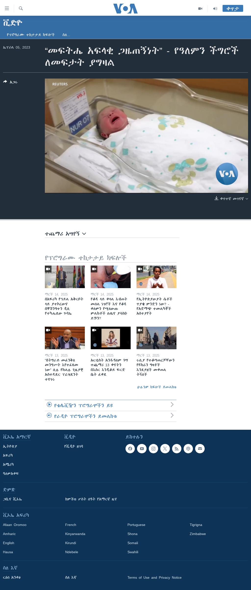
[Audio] (215, 8)
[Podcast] (188, 448)
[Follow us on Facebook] (130, 448)
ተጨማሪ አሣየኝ (63, 234)
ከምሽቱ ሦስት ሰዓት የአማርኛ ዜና (91, 499)
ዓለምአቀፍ (11, 473)
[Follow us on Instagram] (153, 448)
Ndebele (71, 552)
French (70, 525)
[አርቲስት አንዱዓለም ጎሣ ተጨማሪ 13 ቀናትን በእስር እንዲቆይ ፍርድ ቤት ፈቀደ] (111, 338)
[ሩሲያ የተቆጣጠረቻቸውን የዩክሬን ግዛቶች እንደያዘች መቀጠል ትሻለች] (156, 338)
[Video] (200, 8)
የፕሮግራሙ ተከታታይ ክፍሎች (31, 35)
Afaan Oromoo (14, 525)
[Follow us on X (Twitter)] (165, 448)
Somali (132, 543)
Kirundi (70, 543)
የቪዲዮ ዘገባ (73, 446)
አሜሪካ (8, 464)
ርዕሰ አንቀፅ (12, 577)
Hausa (8, 552)
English (8, 543)
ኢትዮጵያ (10, 446)
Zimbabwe (198, 534)
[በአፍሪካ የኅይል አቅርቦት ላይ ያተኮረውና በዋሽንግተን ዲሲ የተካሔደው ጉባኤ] (65, 277)
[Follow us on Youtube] (141, 448)
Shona (132, 534)
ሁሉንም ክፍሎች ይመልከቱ (156, 387)
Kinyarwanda (75, 534)
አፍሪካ (8, 455)
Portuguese (136, 525)
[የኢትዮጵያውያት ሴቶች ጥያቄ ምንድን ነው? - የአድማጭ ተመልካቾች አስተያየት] (156, 277)
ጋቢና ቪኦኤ (12, 499)
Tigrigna (196, 525)
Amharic (9, 534)
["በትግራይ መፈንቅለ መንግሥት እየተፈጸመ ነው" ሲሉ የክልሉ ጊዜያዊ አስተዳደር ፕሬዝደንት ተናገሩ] (65, 338)
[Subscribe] (199, 448)
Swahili (132, 552)
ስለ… (66, 35)
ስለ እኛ (70, 577)
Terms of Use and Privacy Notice (154, 577)
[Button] (10, 83)
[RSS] (176, 448)
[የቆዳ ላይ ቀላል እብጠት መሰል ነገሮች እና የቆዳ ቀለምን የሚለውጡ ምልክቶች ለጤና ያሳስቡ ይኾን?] (111, 277)
